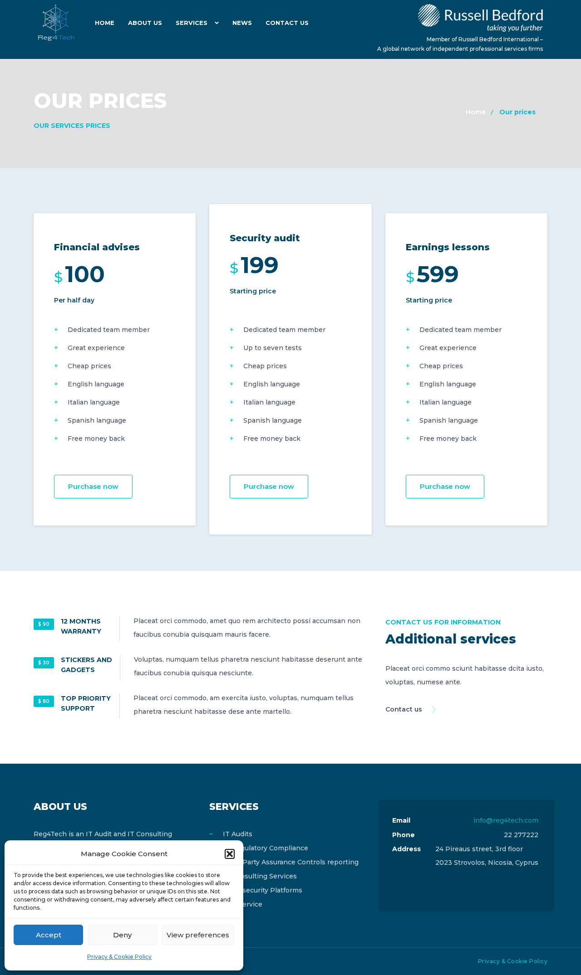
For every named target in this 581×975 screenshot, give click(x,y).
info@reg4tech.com (505, 820)
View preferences (198, 935)
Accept (48, 935)
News (242, 22)
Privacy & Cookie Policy (119, 956)
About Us (145, 22)
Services (191, 22)
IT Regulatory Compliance (265, 848)
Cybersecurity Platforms (262, 890)
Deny (122, 935)
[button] (229, 853)
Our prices (517, 112)
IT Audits (237, 834)
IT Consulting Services (260, 876)
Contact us (403, 709)
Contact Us (287, 22)
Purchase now (93, 486)
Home (104, 22)
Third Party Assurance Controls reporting (291, 862)
